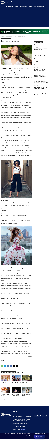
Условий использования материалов (22, 438)
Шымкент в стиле (4, 382)
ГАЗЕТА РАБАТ (32, 6)
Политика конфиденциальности (40, 433)
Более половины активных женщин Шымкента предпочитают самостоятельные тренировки (41, 75)
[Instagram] (37, 416)
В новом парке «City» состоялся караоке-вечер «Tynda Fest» (40, 88)
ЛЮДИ (16, 6)
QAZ (5, 6)
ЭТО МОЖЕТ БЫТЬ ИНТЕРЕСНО (8, 372)
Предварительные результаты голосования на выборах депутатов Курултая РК (41, 93)
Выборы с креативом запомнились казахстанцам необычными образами (41, 60)
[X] (14, 366)
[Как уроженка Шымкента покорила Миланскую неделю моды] (16, 390)
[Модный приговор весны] (16, 378)
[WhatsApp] (2, 366)
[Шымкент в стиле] (5, 378)
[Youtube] (46, 416)
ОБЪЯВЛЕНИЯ (40, 6)
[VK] (8, 366)
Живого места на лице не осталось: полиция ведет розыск (41, 45)
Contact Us (39, 437)
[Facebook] (11, 366)
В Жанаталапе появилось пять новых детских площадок (40, 50)
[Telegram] (5, 366)
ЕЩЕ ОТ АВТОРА (20, 372)
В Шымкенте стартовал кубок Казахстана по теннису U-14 (40, 70)
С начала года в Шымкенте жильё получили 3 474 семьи (40, 65)
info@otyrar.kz (23, 429)
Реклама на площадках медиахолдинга (23, 433)
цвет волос (16, 360)
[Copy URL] (17, 366)
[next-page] (4, 399)
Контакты (32, 433)
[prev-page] (1, 399)
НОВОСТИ (10, 6)
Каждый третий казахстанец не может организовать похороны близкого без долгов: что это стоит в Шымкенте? (41, 81)
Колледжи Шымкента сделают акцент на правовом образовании (40, 55)
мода (5, 360)
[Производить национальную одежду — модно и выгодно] (27, 378)
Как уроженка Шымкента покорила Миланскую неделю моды (16, 395)
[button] (46, 2)
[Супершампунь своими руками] (5, 390)
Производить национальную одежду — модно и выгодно (27, 384)
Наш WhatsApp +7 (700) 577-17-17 (21, 426)
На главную (3, 36)
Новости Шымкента (9, 36)
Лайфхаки (15, 36)
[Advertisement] (24, 18)
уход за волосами (11, 360)
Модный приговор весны (16, 382)
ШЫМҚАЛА (23, 6)
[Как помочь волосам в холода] (27, 390)
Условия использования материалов (10, 433)
